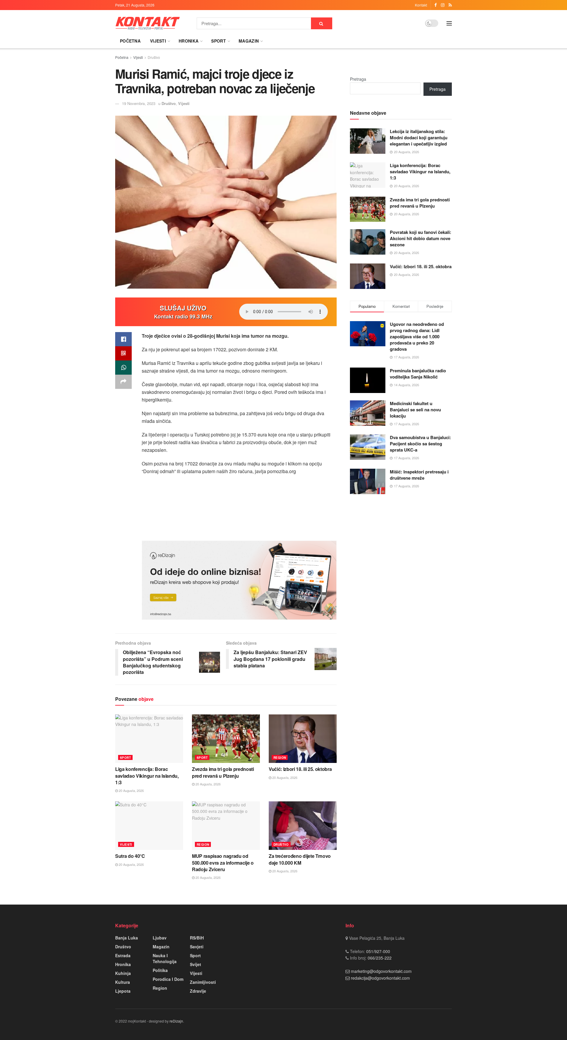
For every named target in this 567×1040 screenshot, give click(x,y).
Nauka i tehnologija (165, 958)
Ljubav (160, 938)
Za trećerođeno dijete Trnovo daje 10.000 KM (300, 859)
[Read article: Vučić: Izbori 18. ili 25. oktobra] (303, 738)
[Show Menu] (449, 23)
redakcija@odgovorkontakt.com (380, 978)
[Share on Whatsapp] (123, 367)
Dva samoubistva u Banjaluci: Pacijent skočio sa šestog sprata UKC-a (420, 443)
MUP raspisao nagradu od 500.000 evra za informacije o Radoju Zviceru (223, 863)
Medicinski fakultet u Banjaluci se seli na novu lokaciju (415, 409)
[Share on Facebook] (123, 339)
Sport (218, 41)
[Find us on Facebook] (435, 5)
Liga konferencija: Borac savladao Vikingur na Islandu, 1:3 (147, 776)
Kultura (122, 982)
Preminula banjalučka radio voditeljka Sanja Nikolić (418, 373)
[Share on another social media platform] (123, 382)
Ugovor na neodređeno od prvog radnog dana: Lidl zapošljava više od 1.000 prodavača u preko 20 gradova (417, 336)
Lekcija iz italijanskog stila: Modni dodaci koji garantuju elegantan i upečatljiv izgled (418, 137)
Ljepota (123, 991)
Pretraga (358, 79)
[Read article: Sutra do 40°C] (149, 825)
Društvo (154, 57)
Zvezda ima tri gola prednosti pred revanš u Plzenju (223, 772)
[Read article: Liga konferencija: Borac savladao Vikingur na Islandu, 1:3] (149, 738)
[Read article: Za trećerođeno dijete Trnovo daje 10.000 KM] (303, 825)
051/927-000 (377, 951)
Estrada (123, 955)
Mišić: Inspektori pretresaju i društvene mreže (419, 474)
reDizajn (176, 1020)
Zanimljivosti (203, 982)
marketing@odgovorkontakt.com (381, 971)
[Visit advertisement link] (239, 580)
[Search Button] (321, 23)
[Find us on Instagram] (442, 5)
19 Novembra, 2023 (138, 103)
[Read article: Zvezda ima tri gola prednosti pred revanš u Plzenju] (226, 738)
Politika (160, 970)
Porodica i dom (168, 979)
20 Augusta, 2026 (131, 790)
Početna (130, 41)
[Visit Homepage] (147, 23)
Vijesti (158, 41)
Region (279, 758)
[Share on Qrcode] (123, 353)
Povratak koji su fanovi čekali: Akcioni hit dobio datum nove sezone (420, 238)
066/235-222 (379, 958)
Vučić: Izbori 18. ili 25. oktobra (300, 769)
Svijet (195, 964)
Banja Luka (126, 938)
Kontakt (421, 4)
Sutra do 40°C (130, 856)
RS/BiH (197, 938)
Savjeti (196, 947)
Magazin (249, 41)
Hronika (188, 41)
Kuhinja (123, 973)
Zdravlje (198, 991)
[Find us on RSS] (450, 5)
